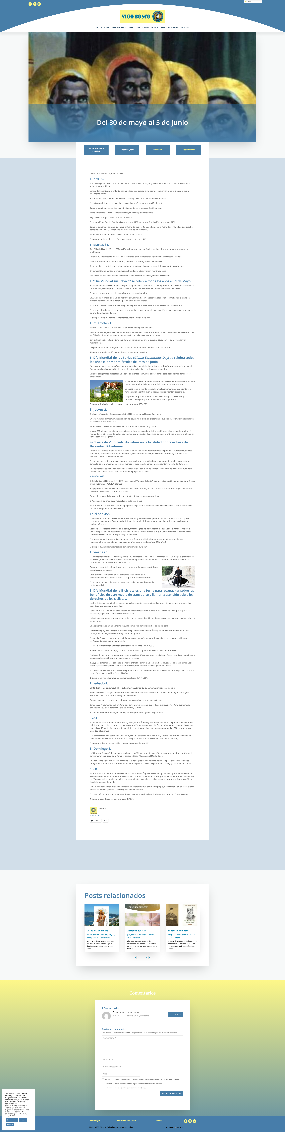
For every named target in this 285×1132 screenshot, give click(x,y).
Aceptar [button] (23, 1120)
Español (249, 1)
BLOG (131, 27)
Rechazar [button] (10, 1124)
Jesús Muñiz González (98, 935)
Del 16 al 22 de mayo (97, 930)
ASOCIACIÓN (118, 27)
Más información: (98, 476)
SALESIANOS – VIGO (146, 27)
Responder (175, 1014)
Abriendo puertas (136, 930)
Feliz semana (105, 938)
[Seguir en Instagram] (39, 4)
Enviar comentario (171, 1093)
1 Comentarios (188, 150)
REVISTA (185, 27)
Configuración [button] (11, 1120)
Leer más (18, 1125)
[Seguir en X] (35, 4)
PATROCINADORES (169, 27)
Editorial (159, 150)
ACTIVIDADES (102, 27)
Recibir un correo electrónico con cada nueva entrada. (125, 1088)
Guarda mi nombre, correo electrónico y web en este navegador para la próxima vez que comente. (142, 1079)
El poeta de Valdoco (178, 930)
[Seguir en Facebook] (30, 4)
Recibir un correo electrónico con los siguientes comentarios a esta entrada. (133, 1084)
